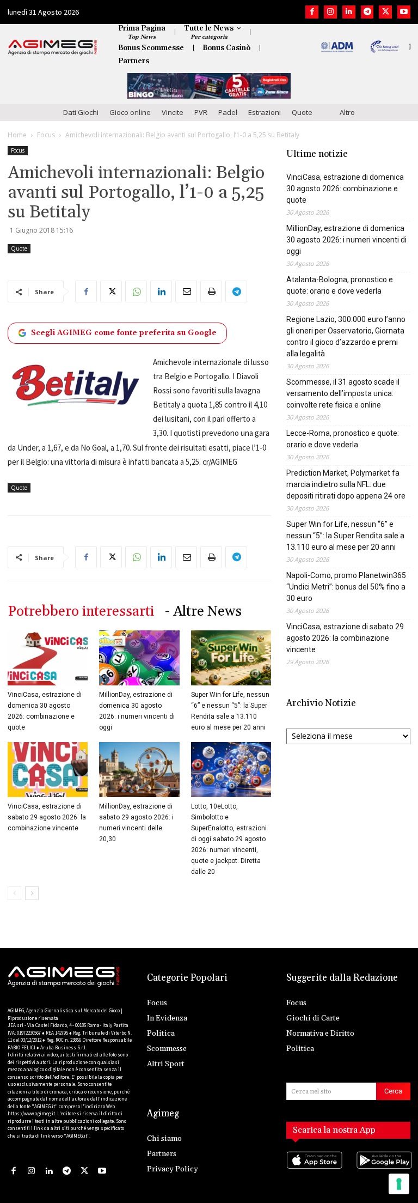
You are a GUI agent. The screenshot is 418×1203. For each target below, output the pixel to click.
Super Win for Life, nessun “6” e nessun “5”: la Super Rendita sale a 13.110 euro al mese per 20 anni (345, 535)
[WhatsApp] (136, 291)
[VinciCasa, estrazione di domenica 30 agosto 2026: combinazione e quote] (48, 657)
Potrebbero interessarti (81, 611)
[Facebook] (311, 12)
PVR (200, 112)
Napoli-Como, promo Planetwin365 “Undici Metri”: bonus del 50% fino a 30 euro (346, 587)
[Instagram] (330, 12)
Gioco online (130, 112)
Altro (347, 112)
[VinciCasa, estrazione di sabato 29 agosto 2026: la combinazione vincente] (48, 769)
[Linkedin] (348, 12)
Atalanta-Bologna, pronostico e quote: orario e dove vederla (339, 285)
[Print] (211, 291)
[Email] (186, 291)
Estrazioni (264, 112)
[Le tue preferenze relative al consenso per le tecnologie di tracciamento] (399, 1184)
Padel (227, 112)
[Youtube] (403, 12)
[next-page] (32, 893)
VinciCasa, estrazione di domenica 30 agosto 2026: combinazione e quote (345, 188)
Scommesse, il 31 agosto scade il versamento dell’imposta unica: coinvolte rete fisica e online (342, 393)
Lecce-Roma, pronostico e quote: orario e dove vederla (342, 439)
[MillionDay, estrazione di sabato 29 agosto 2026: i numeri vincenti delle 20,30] (139, 769)
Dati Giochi (81, 112)
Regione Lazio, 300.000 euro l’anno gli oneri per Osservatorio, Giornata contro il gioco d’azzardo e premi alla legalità (345, 336)
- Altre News (203, 611)
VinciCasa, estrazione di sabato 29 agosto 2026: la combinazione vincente (47, 817)
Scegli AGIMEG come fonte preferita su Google (124, 333)
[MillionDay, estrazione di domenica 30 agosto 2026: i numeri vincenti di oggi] (139, 657)
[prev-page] (14, 893)
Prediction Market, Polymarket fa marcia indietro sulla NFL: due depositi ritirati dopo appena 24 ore (345, 484)
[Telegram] (367, 12)
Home (17, 134)
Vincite (172, 112)
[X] (385, 12)
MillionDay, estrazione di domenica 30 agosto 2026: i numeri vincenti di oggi (346, 240)
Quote (302, 112)
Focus (46, 134)
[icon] (313, 1170)
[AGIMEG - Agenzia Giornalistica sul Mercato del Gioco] (52, 47)
